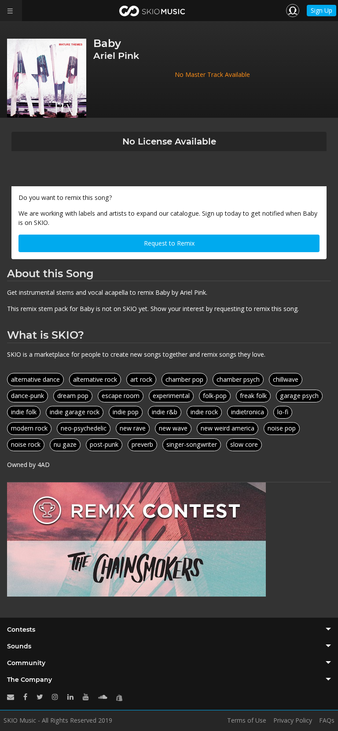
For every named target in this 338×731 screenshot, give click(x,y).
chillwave (285, 379)
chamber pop (184, 379)
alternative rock (95, 379)
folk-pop (215, 395)
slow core (244, 444)
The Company (29, 680)
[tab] (169, 629)
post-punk (104, 444)
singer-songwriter (191, 444)
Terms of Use (246, 720)
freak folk (253, 395)
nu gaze (65, 444)
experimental (171, 395)
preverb (142, 444)
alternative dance (35, 379)
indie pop (126, 412)
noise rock (25, 444)
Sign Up (321, 10)
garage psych (299, 395)
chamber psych (238, 379)
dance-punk (27, 395)
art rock (141, 379)
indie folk (24, 412)
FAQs (326, 720)
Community (26, 663)
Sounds (19, 646)
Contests (21, 629)
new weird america (227, 428)
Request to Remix (169, 243)
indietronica (247, 412)
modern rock (29, 428)
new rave (133, 428)
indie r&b (164, 412)
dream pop (72, 395)
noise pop (282, 428)
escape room (121, 395)
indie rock (204, 412)
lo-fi (282, 412)
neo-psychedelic (84, 428)
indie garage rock (74, 412)
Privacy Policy (292, 720)
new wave (173, 428)
